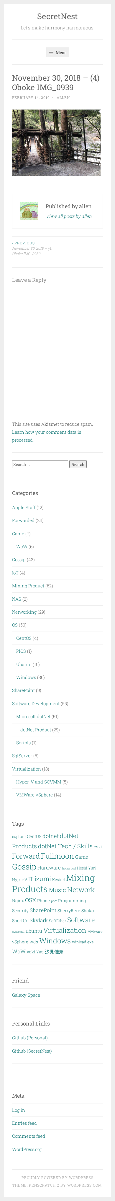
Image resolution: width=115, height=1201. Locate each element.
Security (20, 910)
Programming (72, 900)
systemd (18, 932)
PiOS (21, 651)
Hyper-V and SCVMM (38, 782)
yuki (31, 952)
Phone (43, 900)
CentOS (24, 638)
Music (57, 890)
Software (81, 919)
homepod (69, 868)
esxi (98, 846)
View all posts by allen (69, 216)
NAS (16, 599)
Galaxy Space (26, 995)
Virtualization (26, 769)
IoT (15, 573)
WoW (21, 546)
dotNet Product (35, 730)
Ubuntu (24, 664)
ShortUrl (20, 920)
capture (19, 836)
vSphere (20, 942)
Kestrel (58, 879)
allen (63, 97)
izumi (42, 878)
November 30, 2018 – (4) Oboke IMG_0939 (32, 248)
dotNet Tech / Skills (65, 846)
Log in (18, 1110)
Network (81, 889)
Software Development (36, 703)
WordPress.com (84, 1185)
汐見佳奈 (54, 951)
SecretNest (57, 16)
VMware (95, 931)
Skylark (39, 920)
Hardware (49, 867)
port (54, 901)
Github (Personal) (30, 1038)
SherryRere (69, 910)
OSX (30, 900)
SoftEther (57, 920)
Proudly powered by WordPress (57, 1177)
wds (33, 942)
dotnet (50, 835)
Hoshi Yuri (86, 868)
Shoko (87, 910)
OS (15, 625)
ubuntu (34, 930)
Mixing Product (28, 586)
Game (18, 533)
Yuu (40, 952)
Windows (26, 677)
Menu (61, 52)
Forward (26, 855)
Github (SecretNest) (32, 1051)
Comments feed (28, 1136)
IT (30, 878)
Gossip (19, 559)
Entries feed (24, 1123)
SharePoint (23, 690)
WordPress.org (27, 1149)
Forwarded (23, 520)
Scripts (23, 743)
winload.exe (83, 942)
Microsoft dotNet (33, 716)
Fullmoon (57, 856)
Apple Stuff (23, 507)
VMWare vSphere (34, 795)
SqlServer (22, 755)
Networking (24, 612)
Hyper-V (19, 879)
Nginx (18, 900)
